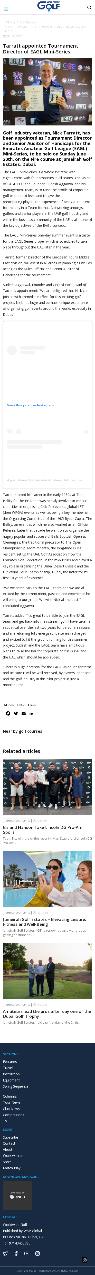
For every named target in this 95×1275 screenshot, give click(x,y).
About (7, 1149)
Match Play (11, 1168)
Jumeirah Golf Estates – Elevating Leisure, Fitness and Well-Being (44, 921)
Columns (10, 1096)
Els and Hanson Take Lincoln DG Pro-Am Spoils (42, 829)
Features (10, 1061)
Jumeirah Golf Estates (17, 820)
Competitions (13, 1114)
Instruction (11, 1074)
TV (5, 1121)
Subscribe (10, 1137)
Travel (8, 1067)
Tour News (11, 1102)
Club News (25, 22)
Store (7, 1162)
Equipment (11, 1080)
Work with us (13, 1155)
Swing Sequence (15, 1086)
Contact (9, 1143)
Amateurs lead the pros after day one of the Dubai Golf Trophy (47, 1013)
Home (7, 22)
